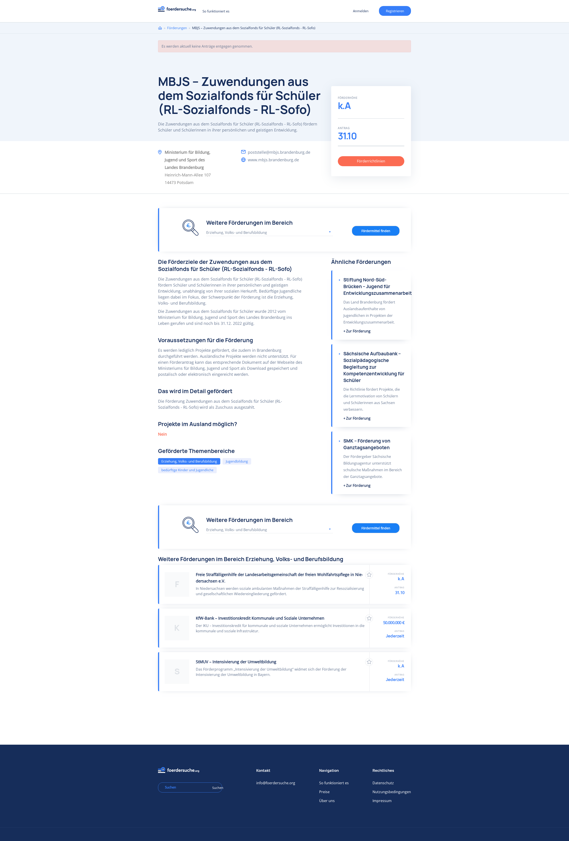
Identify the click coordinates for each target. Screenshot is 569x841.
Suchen (215, 788)
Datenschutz (383, 782)
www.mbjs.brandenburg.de (273, 159)
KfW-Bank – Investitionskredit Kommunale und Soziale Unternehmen (260, 618)
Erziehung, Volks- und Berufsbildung (189, 461)
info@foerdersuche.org (275, 782)
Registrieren (395, 11)
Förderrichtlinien (371, 161)
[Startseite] (178, 10)
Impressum (382, 800)
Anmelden (361, 11)
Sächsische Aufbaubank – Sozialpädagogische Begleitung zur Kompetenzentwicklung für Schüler (373, 367)
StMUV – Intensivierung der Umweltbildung (236, 661)
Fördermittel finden (375, 231)
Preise (324, 791)
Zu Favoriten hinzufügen (369, 575)
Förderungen (177, 28)
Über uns (327, 800)
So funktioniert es (215, 11)
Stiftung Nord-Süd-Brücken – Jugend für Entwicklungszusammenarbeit (377, 286)
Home (160, 28)
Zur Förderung (358, 331)
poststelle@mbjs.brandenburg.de (279, 152)
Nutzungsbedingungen (392, 791)
